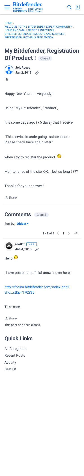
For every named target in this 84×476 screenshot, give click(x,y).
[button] (8, 69)
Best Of (10, 369)
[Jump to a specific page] (76, 233)
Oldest (22, 224)
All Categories (15, 349)
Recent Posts (14, 355)
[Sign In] (77, 7)
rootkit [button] (20, 244)
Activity (10, 362)
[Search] (69, 7)
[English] (28, 7)
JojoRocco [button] (22, 67)
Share (10, 198)
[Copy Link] (37, 72)
